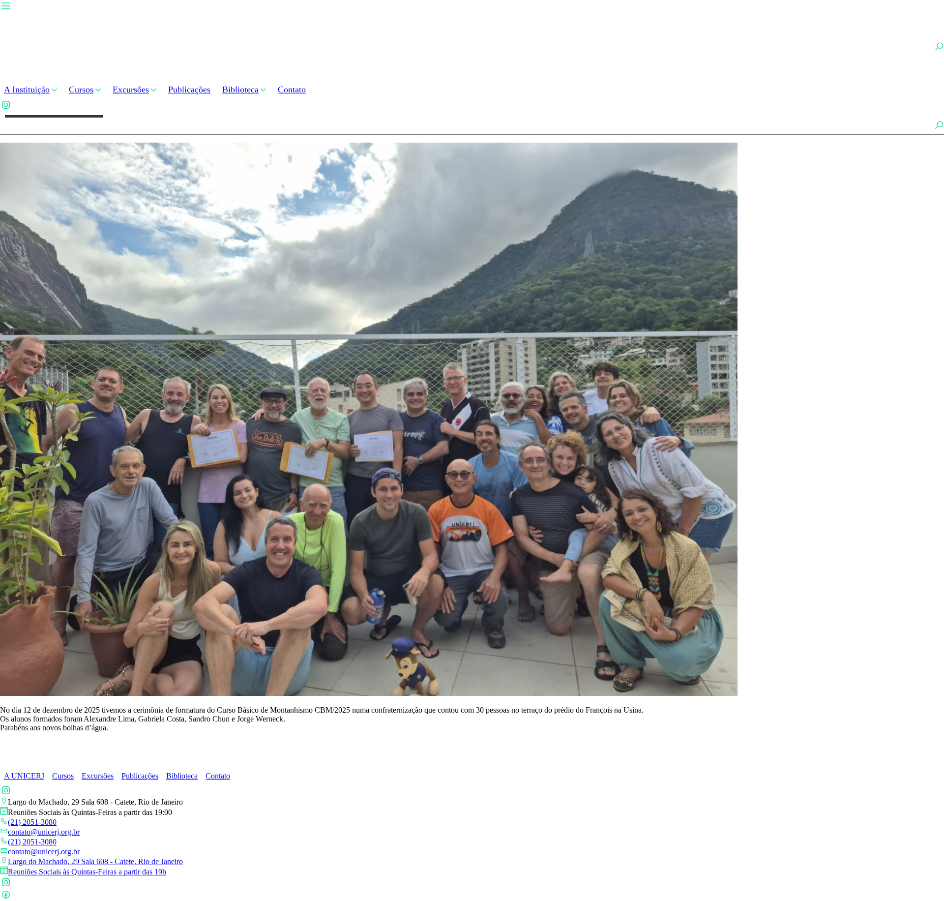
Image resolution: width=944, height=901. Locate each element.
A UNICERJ (24, 776)
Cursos (81, 89)
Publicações (189, 89)
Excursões (131, 89)
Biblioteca (240, 89)
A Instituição (27, 89)
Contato (292, 89)
